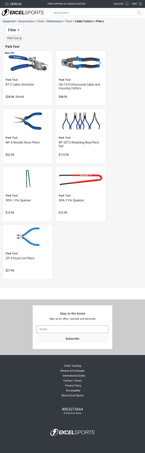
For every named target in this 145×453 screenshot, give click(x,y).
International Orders (74, 375)
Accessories (26, 21)
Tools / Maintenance (49, 21)
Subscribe (72, 338)
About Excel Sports (73, 395)
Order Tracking (72, 365)
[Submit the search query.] (139, 13)
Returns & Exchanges (72, 370)
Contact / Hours (72, 380)
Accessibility (73, 390)
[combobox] (96, 13)
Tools (68, 21)
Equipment (9, 21)
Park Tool (14, 38)
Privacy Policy (73, 385)
